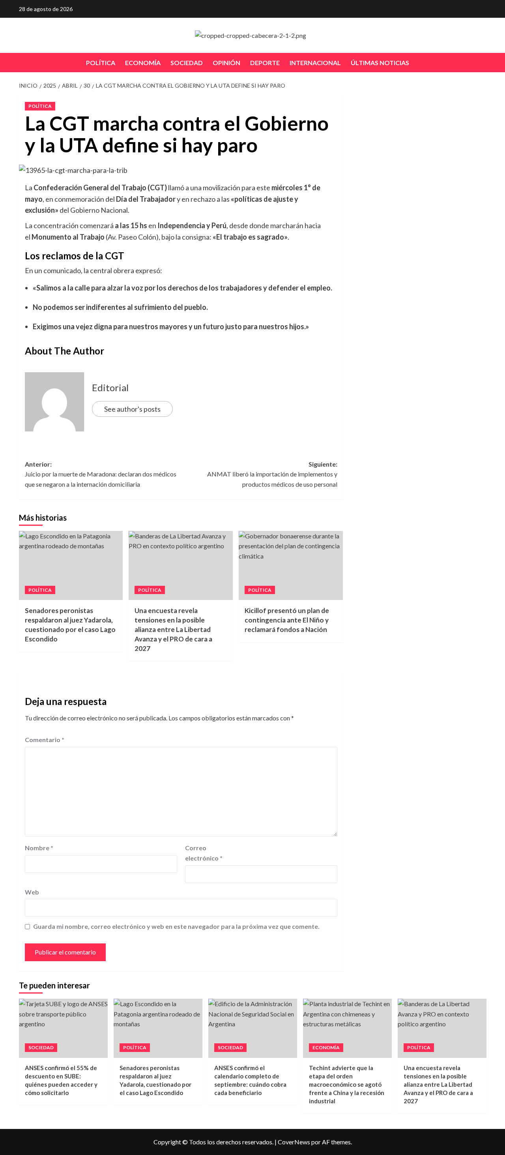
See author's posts (132, 409)
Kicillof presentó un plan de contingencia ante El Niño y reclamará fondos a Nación (287, 620)
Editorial (110, 387)
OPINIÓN (226, 62)
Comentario (44, 739)
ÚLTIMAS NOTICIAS (380, 62)
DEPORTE (265, 62)
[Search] (481, 62)
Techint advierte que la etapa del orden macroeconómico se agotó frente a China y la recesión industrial (346, 1084)
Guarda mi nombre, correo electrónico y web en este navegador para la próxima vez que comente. (176, 926)
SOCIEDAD (186, 62)
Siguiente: (272, 474)
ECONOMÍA (143, 62)
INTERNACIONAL (315, 62)
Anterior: (100, 474)
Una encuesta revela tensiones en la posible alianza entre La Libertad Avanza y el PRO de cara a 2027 (173, 629)
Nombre (39, 847)
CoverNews (294, 1142)
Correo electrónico (204, 853)
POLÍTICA (100, 62)
